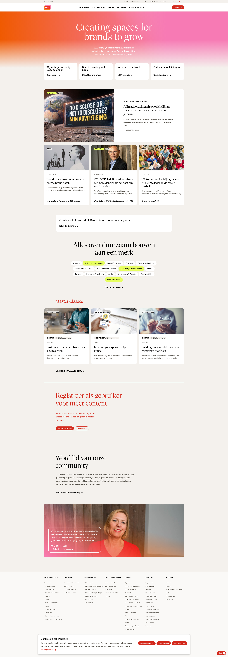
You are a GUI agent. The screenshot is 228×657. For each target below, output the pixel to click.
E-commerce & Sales (106, 269)
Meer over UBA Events (71, 583)
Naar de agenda (67, 226)
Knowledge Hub (136, 7)
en (52, 1)
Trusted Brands (114, 280)
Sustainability (146, 274)
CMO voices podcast (52, 616)
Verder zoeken (113, 287)
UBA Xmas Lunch (70, 592)
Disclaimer (169, 599)
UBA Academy (167, 71)
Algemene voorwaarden (174, 589)
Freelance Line (151, 599)
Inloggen (181, 1)
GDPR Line (150, 606)
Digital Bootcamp (91, 596)
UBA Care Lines (155, 1)
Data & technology (146, 263)
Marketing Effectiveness (131, 269)
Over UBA (125, 1)
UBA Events (132, 71)
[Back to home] (47, 7)
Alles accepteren (147, 643)
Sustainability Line (152, 619)
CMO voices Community (53, 619)
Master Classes (90, 589)
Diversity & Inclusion (84, 269)
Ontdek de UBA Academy (69, 371)
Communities (98, 7)
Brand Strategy (114, 263)
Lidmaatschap (135, 1)
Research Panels (50, 609)
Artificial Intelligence (93, 263)
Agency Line (150, 616)
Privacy (78, 274)
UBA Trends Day (69, 586)
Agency (76, 263)
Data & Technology (51, 602)
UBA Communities (96, 71)
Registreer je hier (65, 428)
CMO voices (48, 612)
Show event (66, 336)
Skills (110, 274)
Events (111, 7)
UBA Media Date (69, 589)
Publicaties (108, 589)
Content (129, 263)
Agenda (173, 1)
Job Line (145, 1)
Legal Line (150, 602)
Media (150, 269)
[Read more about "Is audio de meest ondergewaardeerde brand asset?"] (66, 175)
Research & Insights (95, 274)
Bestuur (148, 626)
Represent (84, 7)
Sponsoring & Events (127, 274)
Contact (166, 1)
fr (49, 1)
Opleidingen (88, 583)
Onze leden (149, 622)
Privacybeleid (170, 596)
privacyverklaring (48, 650)
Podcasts (108, 596)
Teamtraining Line (152, 609)
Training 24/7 (89, 602)
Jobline (148, 589)
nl (45, 1)
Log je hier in (82, 428)
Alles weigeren (179, 643)
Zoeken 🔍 (178, 7)
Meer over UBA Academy (94, 586)
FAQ (167, 592)
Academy (121, 7)
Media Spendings (152, 612)
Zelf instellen (164, 643)
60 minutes (89, 599)
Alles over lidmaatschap (68, 492)
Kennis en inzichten (112, 592)
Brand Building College (93, 592)
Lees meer (114, 115)
